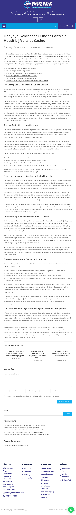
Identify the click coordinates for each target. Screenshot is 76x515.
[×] (71, 510)
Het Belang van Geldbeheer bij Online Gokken (21, 68)
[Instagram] (41, 19)
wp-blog (9, 47)
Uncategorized (35, 47)
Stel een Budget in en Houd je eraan (18, 71)
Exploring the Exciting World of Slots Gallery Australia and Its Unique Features (26, 434)
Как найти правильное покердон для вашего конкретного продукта (15, 353)
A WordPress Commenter (11, 445)
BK (26, 510)
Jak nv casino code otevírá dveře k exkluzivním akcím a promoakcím (23, 432)
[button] (4, 26)
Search (6, 410)
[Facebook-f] (35, 19)
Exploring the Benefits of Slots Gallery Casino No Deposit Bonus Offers (24, 430)
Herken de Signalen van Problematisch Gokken (21, 76)
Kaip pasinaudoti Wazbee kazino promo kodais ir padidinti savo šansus (24, 425)
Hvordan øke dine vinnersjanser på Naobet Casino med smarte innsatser (61, 354)
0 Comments (48, 47)
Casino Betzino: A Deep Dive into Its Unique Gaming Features (21, 428)
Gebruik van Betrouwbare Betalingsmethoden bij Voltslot (24, 73)
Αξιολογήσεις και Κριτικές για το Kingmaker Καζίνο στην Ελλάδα (38, 354)
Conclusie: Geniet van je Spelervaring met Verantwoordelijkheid (27, 81)
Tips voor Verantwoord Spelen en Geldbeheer (21, 78)
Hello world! (24, 445)
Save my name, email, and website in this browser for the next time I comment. (33, 396)
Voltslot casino (10, 247)
